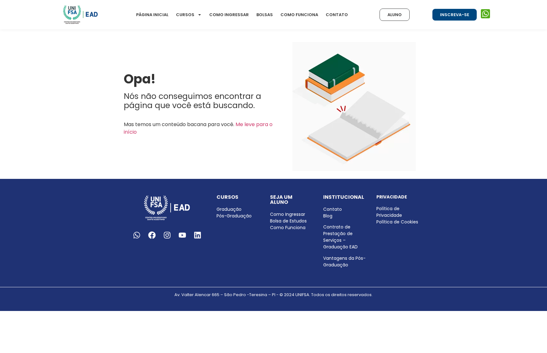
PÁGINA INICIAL (152, 15)
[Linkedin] (197, 235)
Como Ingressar (229, 15)
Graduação (229, 209)
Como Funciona (299, 15)
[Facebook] (152, 235)
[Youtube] (182, 235)
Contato (337, 15)
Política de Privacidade (389, 211)
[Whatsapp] (136, 235)
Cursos (185, 15)
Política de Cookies (397, 222)
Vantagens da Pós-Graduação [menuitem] (344, 261)
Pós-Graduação (234, 216)
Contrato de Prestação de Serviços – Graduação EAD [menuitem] (340, 237)
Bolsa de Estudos (288, 221)
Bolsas (264, 15)
